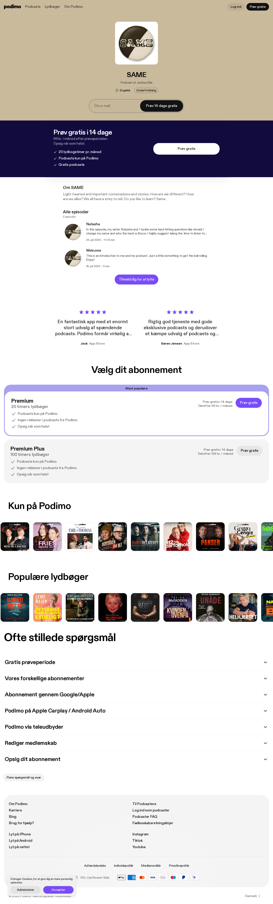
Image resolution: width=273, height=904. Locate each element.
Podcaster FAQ (144, 816)
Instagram (140, 834)
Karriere (15, 810)
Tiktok (137, 840)
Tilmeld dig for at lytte (136, 279)
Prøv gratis (258, 7)
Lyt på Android (20, 840)
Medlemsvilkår (151, 866)
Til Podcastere (144, 804)
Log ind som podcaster (150, 810)
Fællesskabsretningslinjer (152, 823)
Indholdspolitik (123, 866)
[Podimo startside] (12, 7)
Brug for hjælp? (21, 823)
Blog (12, 816)
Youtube (139, 847)
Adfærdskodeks (95, 866)
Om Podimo (73, 6)
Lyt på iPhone (20, 834)
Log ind (236, 7)
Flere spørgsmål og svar (24, 778)
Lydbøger (52, 6)
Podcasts (33, 6)
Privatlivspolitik (179, 866)
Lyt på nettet (19, 847)
